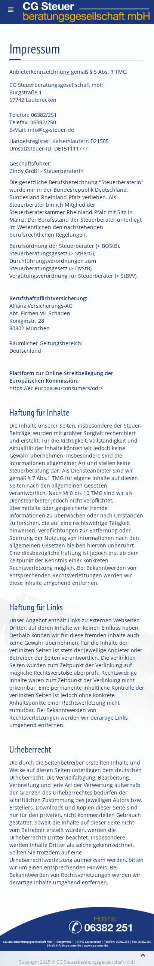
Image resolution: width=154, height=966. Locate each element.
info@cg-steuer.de (51, 129)
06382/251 (122, 942)
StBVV (128, 275)
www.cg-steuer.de (96, 945)
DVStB (82, 268)
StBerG (83, 253)
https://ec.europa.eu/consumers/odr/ (55, 388)
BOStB (109, 245)
